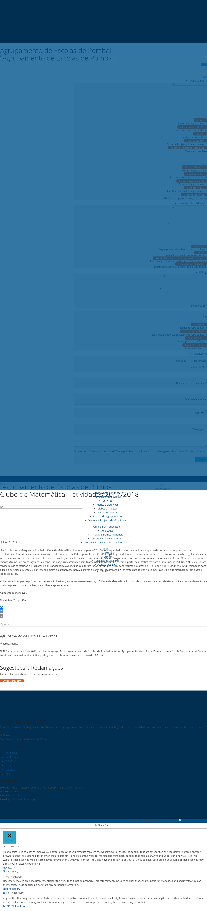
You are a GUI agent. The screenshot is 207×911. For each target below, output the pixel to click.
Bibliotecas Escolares (108, 560)
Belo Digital (200, 820)
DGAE (9, 761)
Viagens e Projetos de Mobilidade (107, 520)
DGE (8, 765)
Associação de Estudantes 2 (107, 538)
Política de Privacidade (13, 820)
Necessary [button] (9, 867)
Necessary (12, 871)
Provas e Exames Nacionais (107, 534)
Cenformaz (12, 757)
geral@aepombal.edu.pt (22, 799)
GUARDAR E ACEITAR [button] (14, 906)
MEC (8, 774)
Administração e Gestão (107, 496)
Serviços (107, 500)
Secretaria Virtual (107, 512)
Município (11, 752)
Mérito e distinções (108, 504)
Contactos (106, 571)
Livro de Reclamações (38, 820)
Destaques (107, 553)
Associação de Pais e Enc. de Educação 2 (107, 542)
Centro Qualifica (107, 564)
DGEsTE (10, 769)
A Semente (107, 556)
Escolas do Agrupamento (107, 516)
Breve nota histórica (107, 493)
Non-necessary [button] (11, 888)
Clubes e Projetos (108, 508)
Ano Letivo (108, 530)
